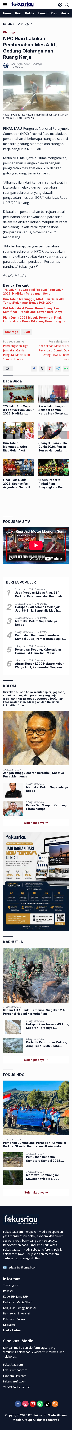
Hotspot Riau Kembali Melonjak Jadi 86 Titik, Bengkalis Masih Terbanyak (37, 608)
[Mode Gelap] (60, 4)
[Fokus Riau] (22, 4)
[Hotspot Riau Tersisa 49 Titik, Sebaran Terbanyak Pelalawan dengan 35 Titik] (13, 1027)
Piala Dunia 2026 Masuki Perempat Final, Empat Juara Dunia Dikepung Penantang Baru (35, 319)
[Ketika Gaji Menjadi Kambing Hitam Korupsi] (13, 808)
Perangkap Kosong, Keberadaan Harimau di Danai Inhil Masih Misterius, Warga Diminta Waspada (40, 651)
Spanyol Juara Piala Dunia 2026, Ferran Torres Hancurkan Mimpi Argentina (52, 446)
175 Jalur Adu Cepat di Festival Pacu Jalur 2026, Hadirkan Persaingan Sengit (33, 291)
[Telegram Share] (58, 369)
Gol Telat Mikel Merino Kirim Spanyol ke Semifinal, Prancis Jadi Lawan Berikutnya (33, 309)
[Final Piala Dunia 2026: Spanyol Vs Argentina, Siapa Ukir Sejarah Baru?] (18, 467)
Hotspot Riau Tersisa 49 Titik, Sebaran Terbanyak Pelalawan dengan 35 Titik (47, 1026)
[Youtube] (33, 1404)
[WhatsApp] (40, 1404)
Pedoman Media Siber (17, 1302)
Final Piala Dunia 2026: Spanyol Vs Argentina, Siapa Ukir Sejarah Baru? (18, 483)
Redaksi (8, 1291)
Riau (26, 332)
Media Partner (12, 1330)
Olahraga (9, 32)
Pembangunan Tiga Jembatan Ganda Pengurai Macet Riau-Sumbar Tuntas (17, 350)
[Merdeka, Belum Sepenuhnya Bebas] (13, 790)
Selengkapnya (34, 822)
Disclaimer (10, 1325)
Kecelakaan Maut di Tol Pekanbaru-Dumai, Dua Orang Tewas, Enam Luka (54, 350)
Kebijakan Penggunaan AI (19, 1308)
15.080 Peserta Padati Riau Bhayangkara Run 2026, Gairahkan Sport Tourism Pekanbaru (51, 483)
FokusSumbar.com (15, 1370)
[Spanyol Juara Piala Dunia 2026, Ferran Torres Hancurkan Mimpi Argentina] (53, 430)
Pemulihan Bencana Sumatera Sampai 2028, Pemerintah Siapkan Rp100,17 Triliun (40, 637)
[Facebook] (18, 1404)
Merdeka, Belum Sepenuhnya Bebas (36, 622)
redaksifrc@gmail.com (22, 1267)
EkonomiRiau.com (14, 1376)
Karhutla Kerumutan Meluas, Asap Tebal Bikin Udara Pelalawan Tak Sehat (46, 1044)
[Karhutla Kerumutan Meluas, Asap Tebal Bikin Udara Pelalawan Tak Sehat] (13, 1045)
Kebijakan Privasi (14, 1319)
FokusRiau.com (13, 1364)
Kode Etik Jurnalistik (15, 1296)
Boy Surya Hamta (20, 64)
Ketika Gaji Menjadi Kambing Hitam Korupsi (46, 807)
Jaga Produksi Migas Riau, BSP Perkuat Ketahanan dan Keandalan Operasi (39, 594)
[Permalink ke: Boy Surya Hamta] (6, 65)
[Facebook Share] (34, 369)
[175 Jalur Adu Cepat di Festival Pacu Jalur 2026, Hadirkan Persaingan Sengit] (18, 394)
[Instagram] (25, 1404)
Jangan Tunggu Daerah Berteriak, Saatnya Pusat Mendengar (33, 774)
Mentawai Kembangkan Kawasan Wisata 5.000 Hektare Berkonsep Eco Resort (43, 1176)
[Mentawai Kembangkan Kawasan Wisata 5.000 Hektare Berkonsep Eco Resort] (13, 1177)
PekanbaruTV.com (15, 1381)
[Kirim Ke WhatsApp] (66, 369)
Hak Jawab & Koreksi (16, 1313)
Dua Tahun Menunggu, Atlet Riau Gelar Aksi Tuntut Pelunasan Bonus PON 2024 (34, 300)
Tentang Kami (12, 1285)
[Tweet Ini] (42, 369)
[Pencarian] (66, 4)
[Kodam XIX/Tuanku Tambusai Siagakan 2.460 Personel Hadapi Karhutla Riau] (36, 975)
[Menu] (5, 4)
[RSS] (55, 1404)
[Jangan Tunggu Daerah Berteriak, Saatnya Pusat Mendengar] (36, 738)
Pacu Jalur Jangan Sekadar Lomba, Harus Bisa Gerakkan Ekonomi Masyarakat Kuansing (53, 410)
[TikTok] (47, 1404)
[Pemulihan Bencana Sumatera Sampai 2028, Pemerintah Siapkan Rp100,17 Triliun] (13, 1159)
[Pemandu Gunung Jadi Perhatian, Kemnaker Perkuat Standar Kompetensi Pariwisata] (36, 1108)
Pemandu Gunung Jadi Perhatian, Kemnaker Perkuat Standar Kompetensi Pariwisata (34, 1144)
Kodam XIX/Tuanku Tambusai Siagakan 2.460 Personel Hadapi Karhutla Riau (36, 1011)
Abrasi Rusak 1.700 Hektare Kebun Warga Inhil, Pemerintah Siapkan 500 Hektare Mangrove (39, 665)
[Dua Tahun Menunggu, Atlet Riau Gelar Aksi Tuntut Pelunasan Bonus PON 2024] (18, 430)
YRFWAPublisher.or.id (16, 1387)
